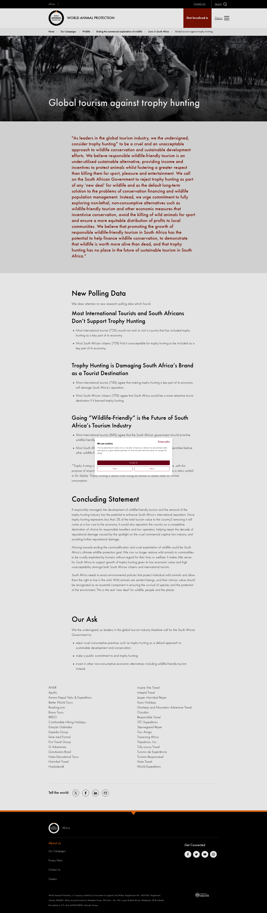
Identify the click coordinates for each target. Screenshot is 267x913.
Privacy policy (164, 441)
